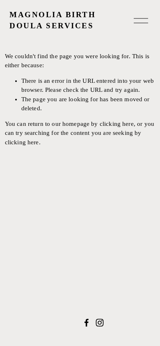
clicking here (117, 124)
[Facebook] (86, 323)
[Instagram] (100, 323)
